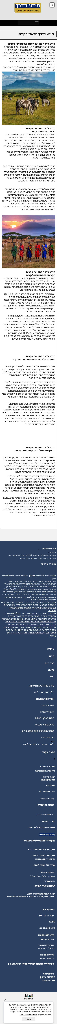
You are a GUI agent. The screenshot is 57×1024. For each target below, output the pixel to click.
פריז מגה (49, 663)
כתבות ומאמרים (46, 805)
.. (39, 548)
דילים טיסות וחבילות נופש (41, 827)
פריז (51, 656)
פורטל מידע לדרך (47, 705)
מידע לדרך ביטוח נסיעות (41, 685)
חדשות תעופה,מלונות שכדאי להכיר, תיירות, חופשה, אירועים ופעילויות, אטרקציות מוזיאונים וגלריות (30, 895)
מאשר (28, 1019)
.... (52, 740)
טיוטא (52, 921)
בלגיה (51, 669)
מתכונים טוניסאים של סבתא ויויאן (38, 730)
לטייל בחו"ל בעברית (44, 724)
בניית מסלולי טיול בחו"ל (42, 876)
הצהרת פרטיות (48, 564)
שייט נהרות (49, 881)
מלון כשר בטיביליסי (44, 692)
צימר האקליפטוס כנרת (46, 791)
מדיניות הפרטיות (28, 1014)
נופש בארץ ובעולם (44, 718)
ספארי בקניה (48, 752)
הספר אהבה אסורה (45, 915)
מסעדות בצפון (47, 977)
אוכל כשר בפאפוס (45, 699)
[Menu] (37, 23)
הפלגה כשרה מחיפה (44, 886)
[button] (52, 5)
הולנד (51, 676)
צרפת (50, 649)
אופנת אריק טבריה (47, 712)
